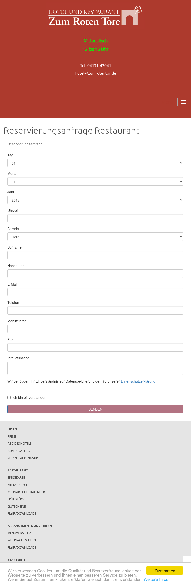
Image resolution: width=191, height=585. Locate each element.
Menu (167, 102)
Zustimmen (164, 570)
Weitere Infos (156, 579)
